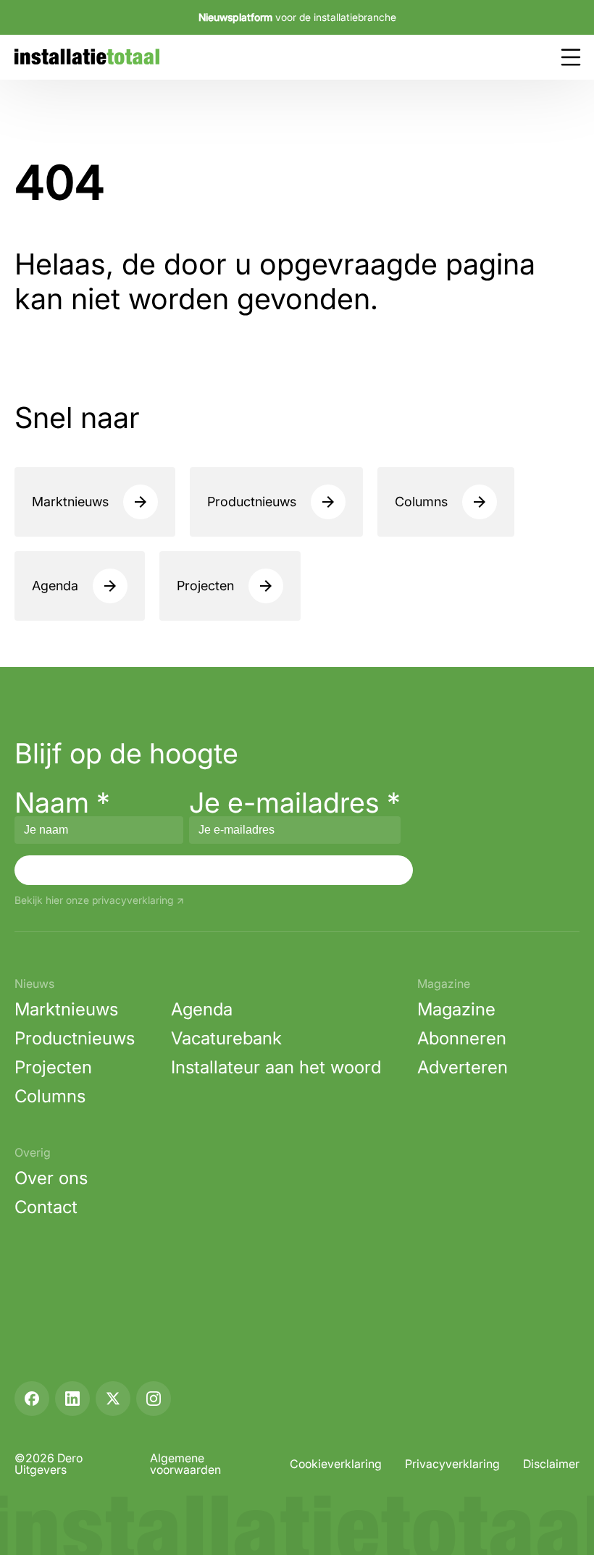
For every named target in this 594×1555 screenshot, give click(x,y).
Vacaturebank (226, 1038)
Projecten (205, 585)
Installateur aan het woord (276, 1067)
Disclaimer (551, 1463)
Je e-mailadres (295, 802)
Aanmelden (213, 870)
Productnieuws (251, 501)
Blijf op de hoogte (126, 753)
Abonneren (461, 1038)
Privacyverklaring (452, 1463)
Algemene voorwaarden (185, 1464)
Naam (62, 802)
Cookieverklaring (336, 1463)
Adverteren (462, 1067)
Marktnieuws (70, 501)
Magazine (456, 1009)
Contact (46, 1206)
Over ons (51, 1178)
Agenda (55, 585)
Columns (421, 501)
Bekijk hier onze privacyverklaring (93, 900)
